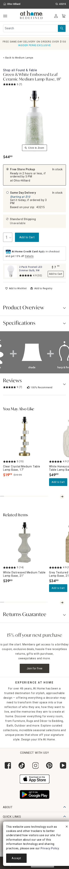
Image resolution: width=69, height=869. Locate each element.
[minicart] (63, 16)
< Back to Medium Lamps (18, 57)
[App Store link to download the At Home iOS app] (34, 778)
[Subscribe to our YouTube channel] (62, 765)
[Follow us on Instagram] (34, 765)
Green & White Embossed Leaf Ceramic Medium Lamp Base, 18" (32, 77)
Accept (16, 858)
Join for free (35, 668)
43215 (40, 207)
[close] (66, 827)
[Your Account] (56, 16)
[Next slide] (62, 496)
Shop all (20, 70)
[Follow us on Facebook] (7, 765)
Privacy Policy (50, 848)
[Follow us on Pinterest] (48, 765)
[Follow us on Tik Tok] (21, 765)
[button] (31, 15)
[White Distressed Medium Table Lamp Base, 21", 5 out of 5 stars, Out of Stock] (24, 542)
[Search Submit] (62, 28)
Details (29, 256)
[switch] (16, 288)
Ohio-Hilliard (22, 180)
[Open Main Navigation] (5, 16)
